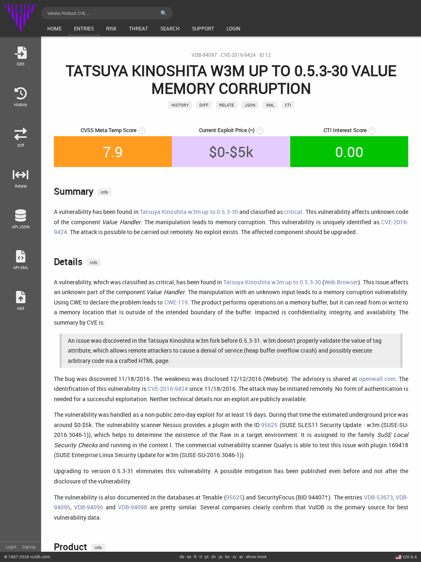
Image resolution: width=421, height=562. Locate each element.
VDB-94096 (88, 507)
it (200, 557)
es (189, 557)
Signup (29, 547)
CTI (288, 105)
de (182, 557)
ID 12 (265, 54)
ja (220, 557)
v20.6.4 (409, 557)
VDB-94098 (132, 507)
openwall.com (377, 379)
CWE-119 (176, 302)
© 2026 (27, 557)
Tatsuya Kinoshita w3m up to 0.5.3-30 (189, 212)
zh (213, 557)
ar (241, 557)
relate (226, 105)
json (250, 105)
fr (195, 557)
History (180, 105)
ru (234, 557)
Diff (203, 105)
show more (256, 557)
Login (11, 547)
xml (270, 105)
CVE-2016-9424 (238, 54)
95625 (269, 425)
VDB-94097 (204, 54)
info (104, 192)
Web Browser (341, 282)
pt (206, 557)
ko (227, 557)
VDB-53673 (378, 497)
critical (293, 212)
